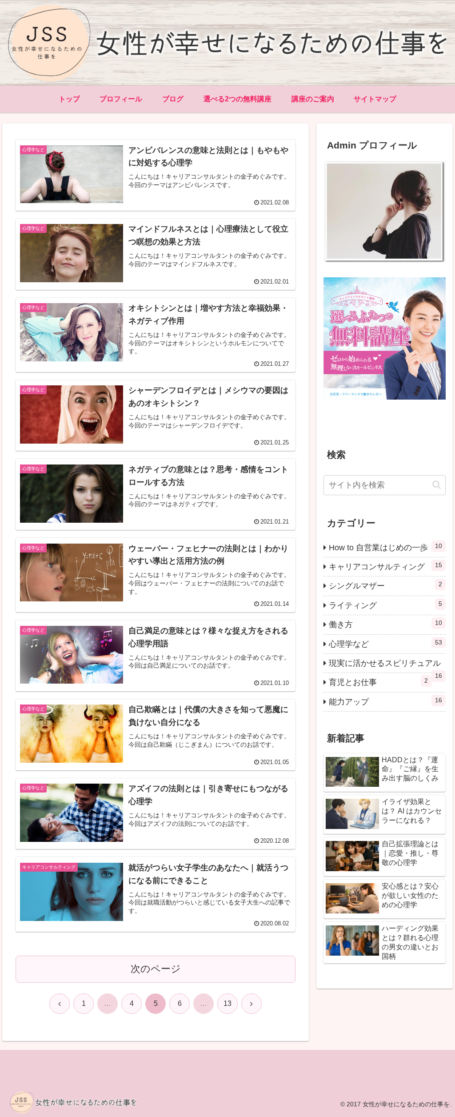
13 (227, 1003)
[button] (436, 485)
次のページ (156, 968)
